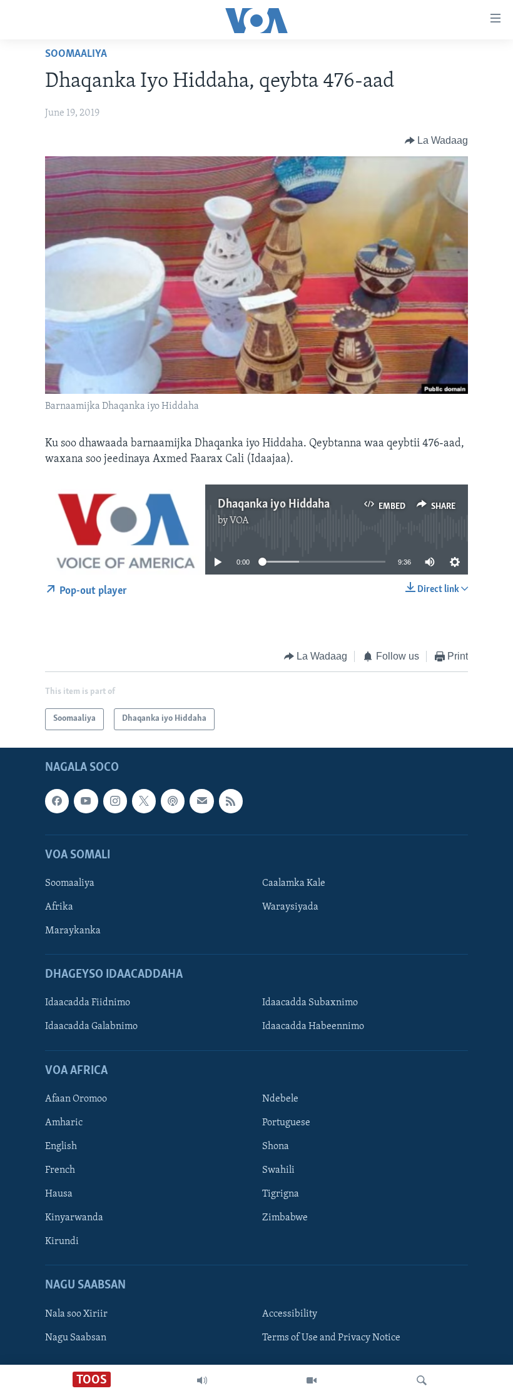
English (61, 1147)
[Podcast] (173, 801)
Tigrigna (280, 1194)
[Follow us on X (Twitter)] (144, 801)
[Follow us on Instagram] (115, 801)
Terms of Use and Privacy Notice (331, 1337)
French (60, 1170)
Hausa (59, 1194)
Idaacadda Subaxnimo (310, 1003)
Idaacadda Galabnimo (91, 1027)
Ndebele (280, 1098)
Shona (275, 1147)
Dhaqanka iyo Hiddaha (274, 504)
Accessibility (289, 1313)
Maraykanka (73, 931)
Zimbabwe (285, 1218)
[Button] (437, 141)
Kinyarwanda (74, 1218)
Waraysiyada (290, 907)
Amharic (64, 1123)
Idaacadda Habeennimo (313, 1027)
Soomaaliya (76, 54)
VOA (239, 521)
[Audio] (202, 1380)
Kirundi (62, 1242)
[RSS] (231, 801)
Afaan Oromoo (76, 1098)
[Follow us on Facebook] (57, 801)
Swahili (278, 1170)
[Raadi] (421, 1380)
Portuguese (286, 1123)
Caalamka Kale (293, 883)
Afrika (59, 907)
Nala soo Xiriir (76, 1313)
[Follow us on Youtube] (86, 801)
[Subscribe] (201, 801)
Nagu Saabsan (75, 1337)
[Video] (311, 1380)
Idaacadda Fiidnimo (87, 1003)
